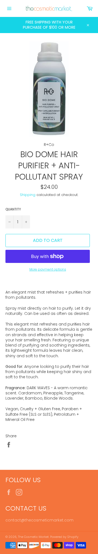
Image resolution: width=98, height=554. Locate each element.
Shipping (27, 194)
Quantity (13, 209)
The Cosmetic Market (33, 537)
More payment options (47, 269)
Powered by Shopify (64, 537)
